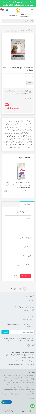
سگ (33, 304)
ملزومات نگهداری (29, 310)
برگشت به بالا (16, 288)
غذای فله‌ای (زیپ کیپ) (27, 316)
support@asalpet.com (16, 364)
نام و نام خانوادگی (25, 238)
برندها (32, 313)
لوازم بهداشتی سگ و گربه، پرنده (24, 307)
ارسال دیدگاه (26, 276)
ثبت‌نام (5, 332)
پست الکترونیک (26, 247)
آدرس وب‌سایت (26, 256)
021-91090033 (19, 361)
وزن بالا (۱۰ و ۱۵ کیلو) (28, 319)
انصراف (15, 276)
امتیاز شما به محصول (24, 265)
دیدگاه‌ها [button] (27, 204)
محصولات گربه (30, 301)
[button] (4, 10)
